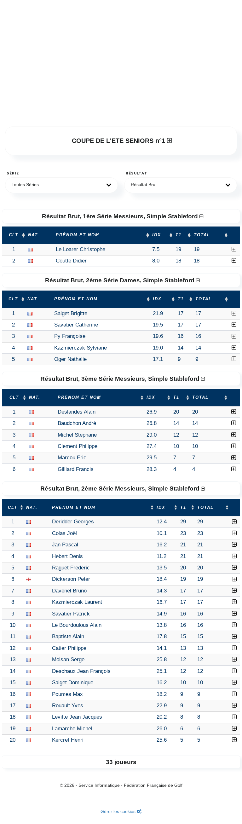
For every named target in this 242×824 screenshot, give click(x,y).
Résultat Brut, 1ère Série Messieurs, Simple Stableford (120, 216)
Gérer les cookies (119, 811)
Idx (156, 235)
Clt (13, 235)
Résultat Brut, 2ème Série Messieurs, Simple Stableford (120, 488)
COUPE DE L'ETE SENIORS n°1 (119, 140)
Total (202, 235)
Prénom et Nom (77, 235)
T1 (179, 235)
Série (13, 173)
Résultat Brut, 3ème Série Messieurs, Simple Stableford (120, 378)
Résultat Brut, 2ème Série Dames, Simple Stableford (120, 280)
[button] (61, 185)
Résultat (136, 173)
